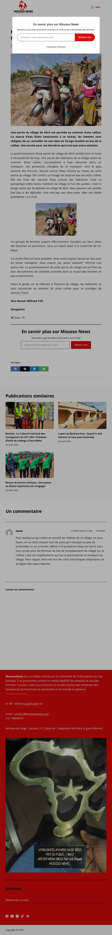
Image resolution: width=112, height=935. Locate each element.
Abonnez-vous (84, 37)
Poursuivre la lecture (56, 46)
